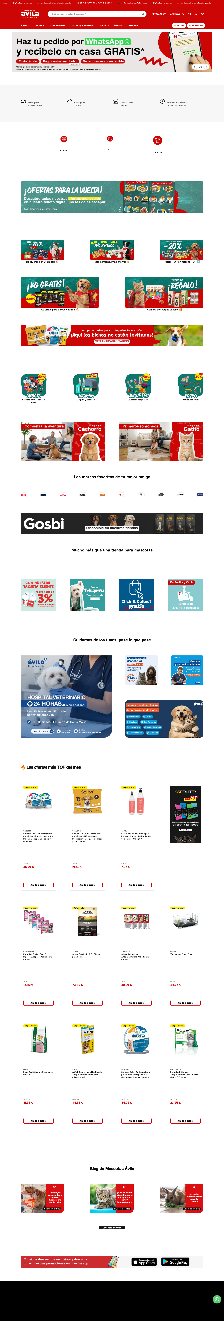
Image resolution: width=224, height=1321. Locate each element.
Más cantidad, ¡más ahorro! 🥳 (112, 261)
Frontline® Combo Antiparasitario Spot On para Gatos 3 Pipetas (184, 1074)
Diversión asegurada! (138, 400)
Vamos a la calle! (190, 400)
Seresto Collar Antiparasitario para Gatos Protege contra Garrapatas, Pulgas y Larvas (135, 1074)
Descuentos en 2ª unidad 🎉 (42, 261)
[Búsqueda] (143, 14)
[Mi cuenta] (196, 14)
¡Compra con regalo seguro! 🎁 (164, 309)
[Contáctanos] (189, 14)
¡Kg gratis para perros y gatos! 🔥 (59, 309)
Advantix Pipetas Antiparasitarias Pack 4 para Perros (135, 956)
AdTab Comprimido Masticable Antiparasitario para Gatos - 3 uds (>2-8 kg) (87, 1074)
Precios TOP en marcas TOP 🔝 (182, 261)
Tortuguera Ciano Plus (181, 954)
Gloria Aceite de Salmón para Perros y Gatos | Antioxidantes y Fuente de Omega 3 (136, 836)
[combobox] (97, 14)
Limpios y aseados (86, 400)
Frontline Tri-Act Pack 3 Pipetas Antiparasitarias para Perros (37, 956)
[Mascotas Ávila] (32, 14)
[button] (202, 14)
